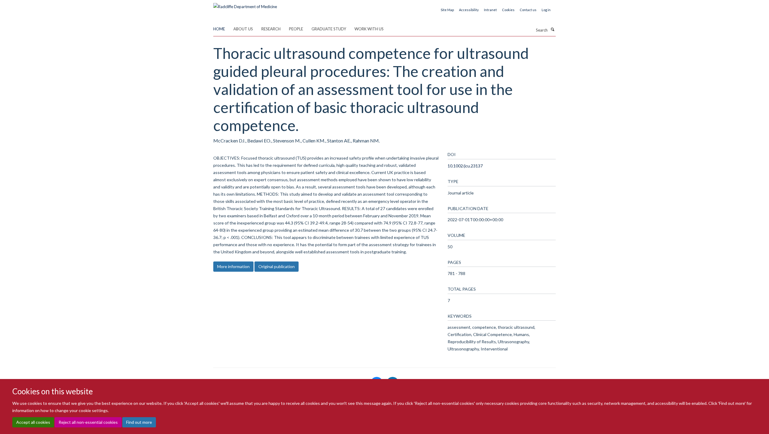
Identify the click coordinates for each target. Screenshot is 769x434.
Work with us (369, 28)
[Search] (552, 29)
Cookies (508, 10)
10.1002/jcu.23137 (465, 165)
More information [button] (233, 266)
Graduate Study (329, 28)
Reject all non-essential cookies (88, 422)
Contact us (528, 10)
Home (219, 28)
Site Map (447, 10)
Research (271, 28)
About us (243, 28)
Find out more (139, 422)
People (296, 28)
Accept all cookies (33, 422)
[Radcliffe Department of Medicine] (245, 4)
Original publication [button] (276, 266)
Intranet (490, 10)
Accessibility (469, 10)
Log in (546, 10)
